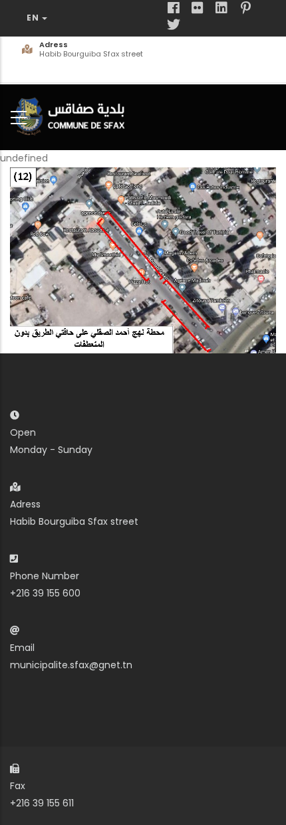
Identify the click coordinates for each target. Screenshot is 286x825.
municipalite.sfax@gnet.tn (71, 665)
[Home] (73, 114)
